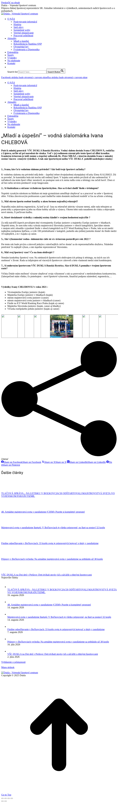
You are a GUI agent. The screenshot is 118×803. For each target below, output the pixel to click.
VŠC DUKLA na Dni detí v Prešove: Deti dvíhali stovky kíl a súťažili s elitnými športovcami (46, 574)
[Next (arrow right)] (5, 801)
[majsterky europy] (61, 337)
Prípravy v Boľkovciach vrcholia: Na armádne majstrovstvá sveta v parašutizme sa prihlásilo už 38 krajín (52, 559)
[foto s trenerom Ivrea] (13, 337)
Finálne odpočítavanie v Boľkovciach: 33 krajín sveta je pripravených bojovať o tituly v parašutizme (49, 543)
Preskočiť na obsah (10, 2)
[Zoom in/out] (11, 798)
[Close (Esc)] (2, 798)
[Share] (5, 798)
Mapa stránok (7, 667)
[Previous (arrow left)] (2, 801)
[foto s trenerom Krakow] (29, 337)
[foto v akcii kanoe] (45, 337)
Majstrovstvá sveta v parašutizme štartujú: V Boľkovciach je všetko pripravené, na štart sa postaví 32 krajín (53, 527)
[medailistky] (78, 337)
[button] (8, 67)
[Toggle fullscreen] (8, 798)
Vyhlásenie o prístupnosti (13, 662)
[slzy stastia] (94, 337)
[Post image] (9, 490)
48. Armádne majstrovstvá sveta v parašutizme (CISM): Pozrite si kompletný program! (43, 511)
